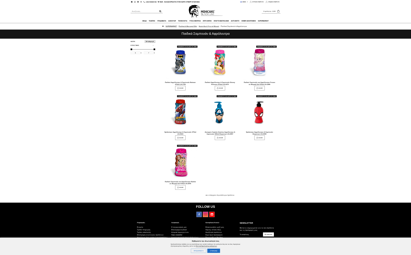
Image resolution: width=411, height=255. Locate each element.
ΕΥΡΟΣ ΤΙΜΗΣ (135, 45)
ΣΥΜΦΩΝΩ (213, 251)
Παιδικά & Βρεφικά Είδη (188, 26)
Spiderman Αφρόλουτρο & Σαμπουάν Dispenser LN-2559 (259, 133)
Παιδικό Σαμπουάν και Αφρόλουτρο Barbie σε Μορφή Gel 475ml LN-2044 (180, 182)
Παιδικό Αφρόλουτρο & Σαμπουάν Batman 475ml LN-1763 (180, 83)
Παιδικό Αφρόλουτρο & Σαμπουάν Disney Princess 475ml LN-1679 (220, 83)
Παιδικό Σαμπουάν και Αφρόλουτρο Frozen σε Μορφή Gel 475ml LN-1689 (259, 83)
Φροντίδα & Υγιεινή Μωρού (209, 26)
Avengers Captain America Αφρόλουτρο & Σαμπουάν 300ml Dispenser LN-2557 (220, 133)
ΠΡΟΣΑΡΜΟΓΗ (198, 251)
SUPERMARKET (171, 26)
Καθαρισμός (150, 41)
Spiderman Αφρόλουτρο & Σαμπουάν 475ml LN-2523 (180, 133)
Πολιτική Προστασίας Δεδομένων (206, 246)
